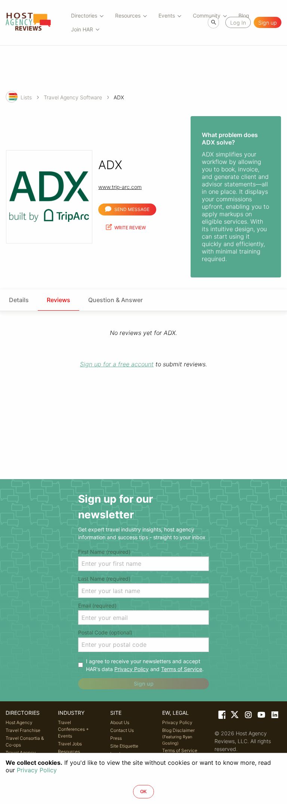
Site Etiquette (124, 746)
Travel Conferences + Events (73, 729)
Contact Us (122, 730)
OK (143, 791)
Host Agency (19, 722)
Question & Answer (115, 300)
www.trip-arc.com (120, 187)
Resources (69, 751)
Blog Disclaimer (178, 736)
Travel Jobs (70, 743)
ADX (119, 97)
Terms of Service (181, 669)
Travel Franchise (23, 730)
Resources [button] (128, 15)
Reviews (58, 300)
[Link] (221, 716)
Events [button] (166, 15)
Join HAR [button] (82, 29)
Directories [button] (84, 15)
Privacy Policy (131, 669)
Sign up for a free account (117, 364)
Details (19, 300)
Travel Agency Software (73, 97)
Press (116, 738)
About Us (119, 722)
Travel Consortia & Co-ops (25, 741)
